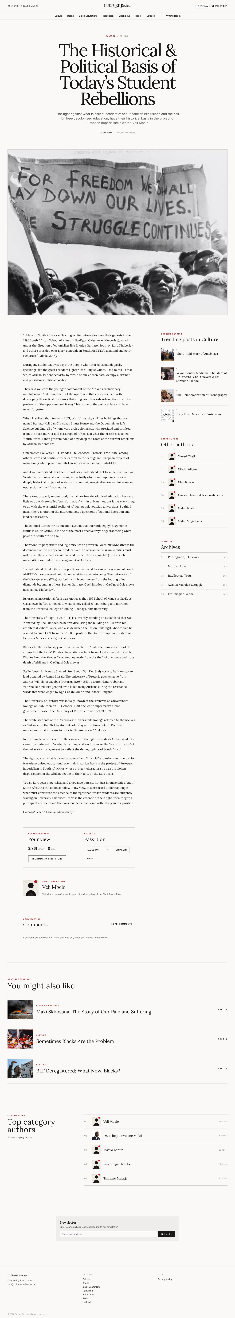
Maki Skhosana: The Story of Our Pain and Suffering (93, 1012)
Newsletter (219, 6)
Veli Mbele (107, 132)
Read (222, 1009)
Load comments (121, 924)
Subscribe (166, 1234)
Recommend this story (47, 859)
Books (70, 15)
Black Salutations (88, 15)
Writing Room (173, 15)
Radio (138, 15)
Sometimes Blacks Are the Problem (75, 1041)
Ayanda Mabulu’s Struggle (185, 584)
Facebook (93, 850)
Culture (58, 15)
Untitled (151, 15)
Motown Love (177, 566)
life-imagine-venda (181, 594)
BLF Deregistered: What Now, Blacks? (78, 1071)
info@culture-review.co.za (21, 1284)
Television (108, 15)
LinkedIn (121, 850)
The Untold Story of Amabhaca (197, 353)
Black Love (124, 15)
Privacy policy (165, 1279)
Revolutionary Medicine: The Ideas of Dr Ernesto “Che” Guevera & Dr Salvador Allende (201, 377)
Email (90, 858)
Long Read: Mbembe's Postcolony (199, 414)
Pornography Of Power (183, 557)
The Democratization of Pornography (201, 395)
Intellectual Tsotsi (180, 575)
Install (204, 6)
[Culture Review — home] (117, 6)
